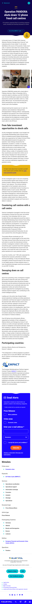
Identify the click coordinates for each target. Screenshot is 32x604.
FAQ (23, 571)
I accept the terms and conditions (17, 442)
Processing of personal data (10, 587)
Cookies (5, 584)
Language (25, 602)
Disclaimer (8, 437)
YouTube (22, 595)
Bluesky (19, 595)
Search (15, 602)
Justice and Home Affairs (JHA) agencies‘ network (15, 589)
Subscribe (16, 448)
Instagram (12, 595)
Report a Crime (12, 571)
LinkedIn (15, 595)
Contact (20, 602)
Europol (6, 602)
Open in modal (16, 79)
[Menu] (30, 602)
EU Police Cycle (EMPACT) (13, 476)
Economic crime (12, 422)
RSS (10, 595)
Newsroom (7, 3)
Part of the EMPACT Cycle (15, 30)
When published (12, 414)
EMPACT (14, 371)
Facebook (17, 595)
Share (29, 3)
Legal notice (6, 582)
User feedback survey (16, 576)
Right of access (7, 585)
